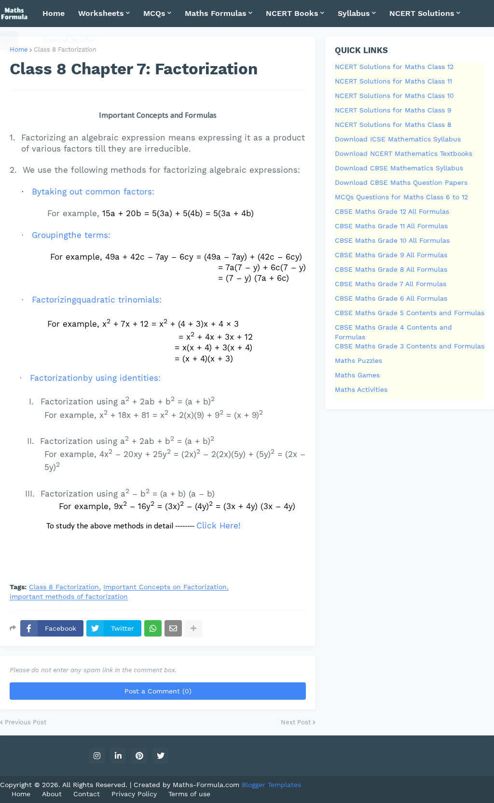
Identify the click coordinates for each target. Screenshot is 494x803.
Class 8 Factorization (64, 587)
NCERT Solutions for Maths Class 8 (393, 124)
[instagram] (97, 756)
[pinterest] (139, 756)
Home (19, 49)
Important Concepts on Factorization (165, 587)
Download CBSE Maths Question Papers (401, 182)
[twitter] (160, 756)
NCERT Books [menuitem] (292, 13)
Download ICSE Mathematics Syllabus (398, 139)
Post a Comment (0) (158, 691)
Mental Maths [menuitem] (68, 40)
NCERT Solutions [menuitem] (421, 13)
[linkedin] (118, 756)
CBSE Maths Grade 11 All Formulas (391, 226)
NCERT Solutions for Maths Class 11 (393, 81)
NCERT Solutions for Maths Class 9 (393, 110)
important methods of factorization (69, 596)
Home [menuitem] (53, 13)
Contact (86, 794)
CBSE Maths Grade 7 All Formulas (390, 284)
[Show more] (193, 628)
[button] (8, 40)
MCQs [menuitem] (154, 13)
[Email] (173, 628)
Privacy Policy (134, 794)
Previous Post (25, 722)
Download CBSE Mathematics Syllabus (399, 168)
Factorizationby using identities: (95, 378)
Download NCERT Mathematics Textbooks (403, 153)
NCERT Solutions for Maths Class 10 (394, 95)
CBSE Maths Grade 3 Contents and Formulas (409, 346)
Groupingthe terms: (71, 235)
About (52, 794)
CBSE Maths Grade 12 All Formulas (392, 211)
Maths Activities (361, 389)
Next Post (296, 722)
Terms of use (189, 794)
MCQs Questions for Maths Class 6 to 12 (401, 197)
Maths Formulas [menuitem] (216, 13)
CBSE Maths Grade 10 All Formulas (392, 240)
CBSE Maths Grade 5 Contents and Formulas (409, 313)
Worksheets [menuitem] (101, 13)
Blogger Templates (271, 785)
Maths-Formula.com (207, 785)
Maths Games (357, 375)
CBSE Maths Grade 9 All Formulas (391, 255)
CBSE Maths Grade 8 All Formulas (391, 269)
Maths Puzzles (358, 360)
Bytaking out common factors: (93, 191)
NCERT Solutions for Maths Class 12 (394, 66)
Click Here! (218, 525)
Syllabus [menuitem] (354, 13)
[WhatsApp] (153, 628)
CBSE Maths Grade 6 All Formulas (391, 298)
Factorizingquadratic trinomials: (97, 300)
